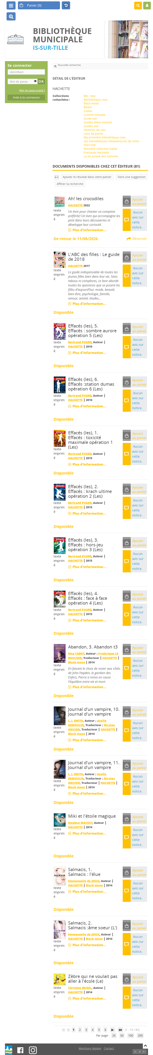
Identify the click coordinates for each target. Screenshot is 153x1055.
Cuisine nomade (94, 115)
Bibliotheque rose (95, 99)
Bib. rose (89, 96)
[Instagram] (33, 1050)
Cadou (88, 111)
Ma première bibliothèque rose (105, 137)
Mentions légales (90, 1048)
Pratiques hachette (96, 152)
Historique (66, 6)
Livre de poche (93, 133)
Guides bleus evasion (98, 122)
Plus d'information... (89, 230)
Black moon (91, 103)
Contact (109, 1048)
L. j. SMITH (75, 721)
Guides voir (91, 126)
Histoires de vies (95, 130)
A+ (144, 1051)
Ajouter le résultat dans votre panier (87, 177)
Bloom (88, 107)
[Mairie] (9, 1050)
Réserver (139, 238)
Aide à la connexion (26, 97)
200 (140, 1035)
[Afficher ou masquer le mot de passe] (35, 81)
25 (114, 1035)
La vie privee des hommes (101, 156)
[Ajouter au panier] (127, 201)
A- (135, 1051)
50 (122, 1035)
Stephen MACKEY (80, 823)
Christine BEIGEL (80, 988)
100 (130, 1035)
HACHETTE (75, 205)
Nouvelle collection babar (101, 149)
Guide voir (90, 118)
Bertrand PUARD (79, 342)
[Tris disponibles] (57, 177)
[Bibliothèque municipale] (17, 39)
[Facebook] (20, 1050)
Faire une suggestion (132, 177)
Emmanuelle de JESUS (83, 881)
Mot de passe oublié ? (32, 90)
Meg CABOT (76, 653)
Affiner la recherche (70, 184)
